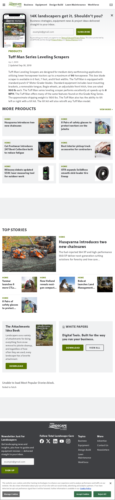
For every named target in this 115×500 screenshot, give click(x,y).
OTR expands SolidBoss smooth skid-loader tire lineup (74, 173)
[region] (57, 489)
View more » (106, 109)
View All (94, 347)
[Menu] (4, 4)
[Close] (110, 483)
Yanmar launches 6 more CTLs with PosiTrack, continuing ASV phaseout (10, 284)
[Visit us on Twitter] (48, 440)
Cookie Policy (85, 488)
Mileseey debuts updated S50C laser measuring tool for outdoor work (19, 173)
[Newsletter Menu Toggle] (111, 4)
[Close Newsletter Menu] (112, 15)
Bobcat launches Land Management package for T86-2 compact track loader (86, 284)
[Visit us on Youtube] (62, 440)
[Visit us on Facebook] (42, 440)
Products (15, 51)
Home (7, 119)
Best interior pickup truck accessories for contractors (76, 148)
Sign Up (9, 470)
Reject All (102, 494)
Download (16, 366)
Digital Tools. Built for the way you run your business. (83, 337)
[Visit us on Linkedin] (55, 440)
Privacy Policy (56, 40)
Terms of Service (72, 40)
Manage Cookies (11, 494)
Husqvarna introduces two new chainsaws (19, 124)
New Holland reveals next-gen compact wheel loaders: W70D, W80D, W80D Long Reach (48, 284)
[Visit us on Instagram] (68, 440)
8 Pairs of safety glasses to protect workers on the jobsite (76, 126)
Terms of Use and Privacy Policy (73, 37)
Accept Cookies (82, 494)
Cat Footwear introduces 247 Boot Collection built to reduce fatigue (18, 149)
